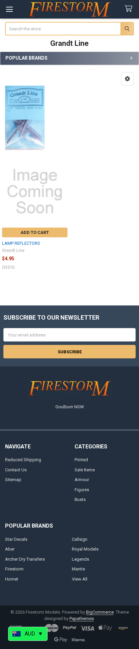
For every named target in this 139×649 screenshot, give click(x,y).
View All (79, 579)
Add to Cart (35, 232)
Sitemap (13, 479)
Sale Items (85, 469)
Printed (81, 459)
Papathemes (82, 618)
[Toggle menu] (9, 9)
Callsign (79, 539)
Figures (82, 489)
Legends (80, 559)
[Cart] (130, 9)
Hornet (11, 579)
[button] (127, 79)
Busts (80, 499)
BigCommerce (100, 612)
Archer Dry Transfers (25, 559)
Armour (82, 479)
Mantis (78, 568)
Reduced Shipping (23, 459)
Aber (10, 549)
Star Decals (16, 539)
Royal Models (85, 549)
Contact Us (16, 469)
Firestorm (14, 568)
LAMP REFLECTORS (21, 243)
